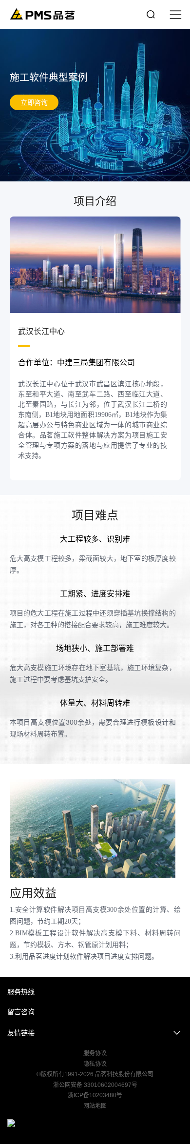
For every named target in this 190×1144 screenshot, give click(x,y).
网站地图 (95, 1106)
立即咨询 (34, 102)
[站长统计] (95, 1123)
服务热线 (21, 992)
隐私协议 (95, 1064)
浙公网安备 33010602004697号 (95, 1085)
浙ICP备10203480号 (95, 1095)
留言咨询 (21, 1012)
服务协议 (95, 1053)
